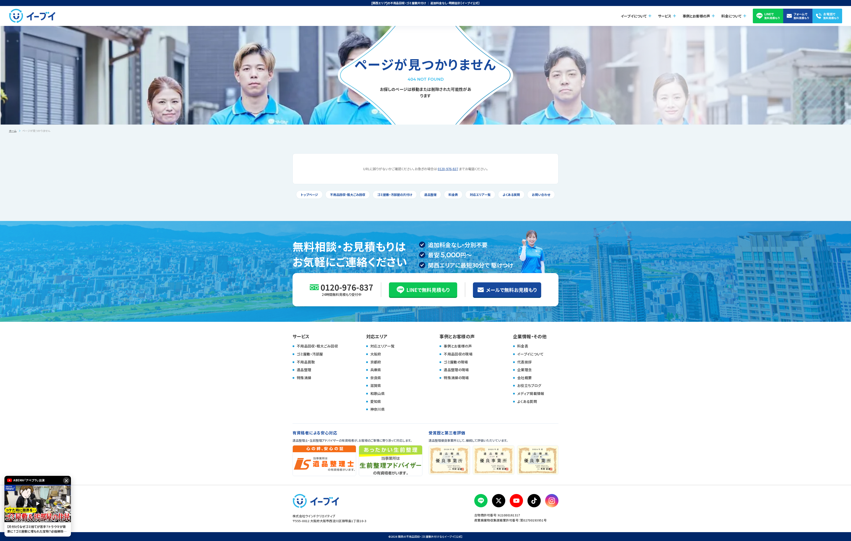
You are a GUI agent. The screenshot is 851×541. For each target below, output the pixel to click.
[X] (498, 500)
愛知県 (375, 401)
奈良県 (375, 377)
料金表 (453, 194)
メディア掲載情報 (530, 393)
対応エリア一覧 (480, 194)
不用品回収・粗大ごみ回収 (347, 194)
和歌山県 (377, 393)
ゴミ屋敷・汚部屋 (310, 354)
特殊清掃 (304, 377)
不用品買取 (306, 362)
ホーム (12, 131)
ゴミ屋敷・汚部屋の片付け (394, 194)
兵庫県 (375, 369)
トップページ (309, 194)
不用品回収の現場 (458, 354)
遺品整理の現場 (456, 369)
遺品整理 (430, 194)
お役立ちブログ (529, 385)
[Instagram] (551, 500)
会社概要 (524, 377)
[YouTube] (516, 500)
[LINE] (481, 500)
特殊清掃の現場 (456, 377)
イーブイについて (530, 354)
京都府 (375, 362)
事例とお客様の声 (458, 346)
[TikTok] (534, 500)
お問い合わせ (541, 194)
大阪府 (375, 354)
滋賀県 (375, 385)
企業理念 (524, 369)
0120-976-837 (448, 168)
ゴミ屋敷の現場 (456, 362)
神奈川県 (377, 409)
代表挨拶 (524, 362)
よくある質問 (511, 194)
